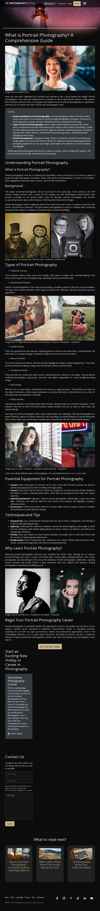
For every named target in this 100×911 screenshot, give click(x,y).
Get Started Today (50, 646)
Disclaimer (40, 897)
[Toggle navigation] (84, 3)
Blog (6, 897)
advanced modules (74, 473)
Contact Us (62, 3)
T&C (33, 897)
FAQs (12, 897)
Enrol (77, 3)
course (29, 634)
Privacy (27, 897)
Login (70, 3)
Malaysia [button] (50, 3)
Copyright (19, 897)
